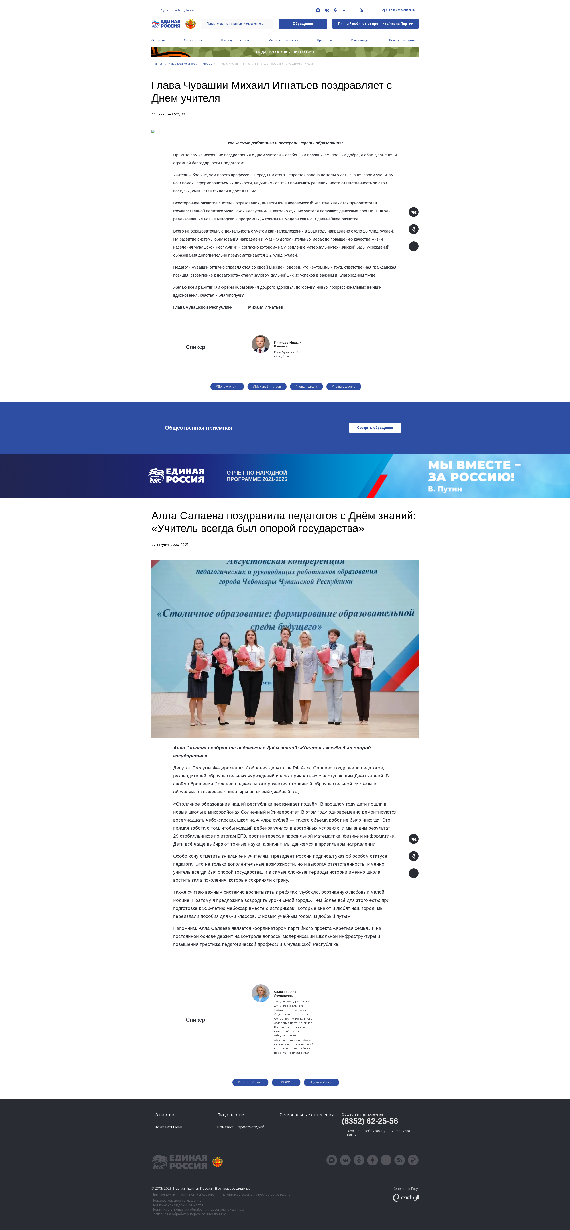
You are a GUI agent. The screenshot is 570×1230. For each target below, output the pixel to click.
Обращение (303, 24)
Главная (157, 63)
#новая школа (306, 386)
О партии (158, 40)
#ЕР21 (286, 1082)
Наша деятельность (235, 40)
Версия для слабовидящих (397, 10)
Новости (209, 63)
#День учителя (227, 386)
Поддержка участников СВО (285, 52)
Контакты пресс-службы (242, 1127)
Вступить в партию (402, 40)
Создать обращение (375, 428)
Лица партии (193, 40)
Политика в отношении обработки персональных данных (197, 1210)
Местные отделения (283, 40)
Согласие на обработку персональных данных (188, 1214)
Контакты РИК (169, 1127)
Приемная (324, 40)
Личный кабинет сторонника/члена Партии (375, 24)
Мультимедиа (360, 40)
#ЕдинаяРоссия (321, 1082)
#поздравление (344, 386)
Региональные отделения (306, 1114)
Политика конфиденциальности (177, 1205)
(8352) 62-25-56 (370, 1121)
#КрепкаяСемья (250, 1082)
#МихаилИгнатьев (267, 386)
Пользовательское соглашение (176, 1201)
